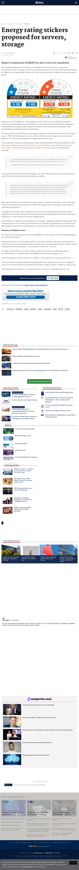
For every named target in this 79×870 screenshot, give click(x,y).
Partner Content (10, 387)
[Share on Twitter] (59, 53)
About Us (18, 842)
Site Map (65, 842)
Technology (17, 24)
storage (67, 309)
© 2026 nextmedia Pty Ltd (43, 846)
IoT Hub (57, 853)
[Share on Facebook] (62, 53)
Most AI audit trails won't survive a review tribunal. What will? (29, 785)
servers (61, 309)
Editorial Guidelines (27, 842)
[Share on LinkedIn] (66, 53)
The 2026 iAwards (21, 444)
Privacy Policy (48, 856)
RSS (70, 842)
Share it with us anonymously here (36, 285)
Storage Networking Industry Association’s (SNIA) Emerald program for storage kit (37, 146)
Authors (35, 842)
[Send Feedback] (69, 53)
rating (54, 309)
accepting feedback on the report (37, 269)
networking (47, 309)
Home (3, 24)
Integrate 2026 (20, 450)
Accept (73, 863)
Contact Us (11, 842)
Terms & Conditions (57, 856)
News (9, 24)
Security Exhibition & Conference (26, 457)
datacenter (19, 309)
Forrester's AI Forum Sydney (25, 429)
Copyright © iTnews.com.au (9, 303)
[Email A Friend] (73, 53)
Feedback (41, 842)
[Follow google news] (70, 57)
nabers (40, 309)
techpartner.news (38, 853)
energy (26, 309)
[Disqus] (39, 590)
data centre (10, 309)
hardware (33, 309)
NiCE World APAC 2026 (23, 436)
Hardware (27, 24)
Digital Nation (49, 853)
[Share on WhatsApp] (39, 533)
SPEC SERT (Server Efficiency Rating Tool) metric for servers (38, 144)
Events (8, 424)
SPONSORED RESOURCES (52, 387)
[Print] (76, 53)
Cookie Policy (26, 867)
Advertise (47, 842)
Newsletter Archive (57, 842)
